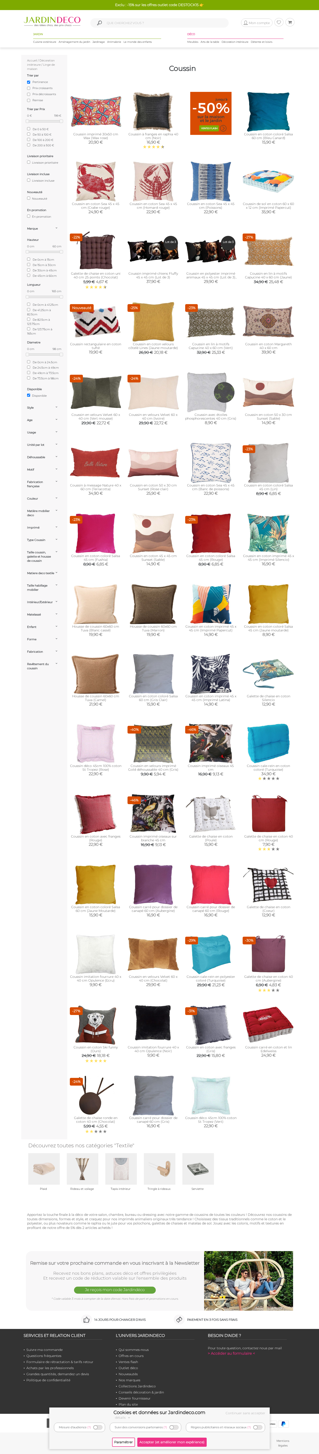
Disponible (39, 395)
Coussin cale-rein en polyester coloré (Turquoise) (211, 979)
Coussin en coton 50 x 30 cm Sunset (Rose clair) (153, 487)
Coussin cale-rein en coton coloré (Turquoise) (268, 768)
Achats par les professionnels (50, 1368)
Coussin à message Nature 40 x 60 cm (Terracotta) (95, 487)
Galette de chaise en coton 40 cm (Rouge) (268, 838)
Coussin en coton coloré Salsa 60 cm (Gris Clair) (153, 698)
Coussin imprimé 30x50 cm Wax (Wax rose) (95, 136)
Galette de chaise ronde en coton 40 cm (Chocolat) (95, 1120)
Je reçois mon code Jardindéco (115, 1289)
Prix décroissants (44, 94)
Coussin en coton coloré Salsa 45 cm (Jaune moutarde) (268, 628)
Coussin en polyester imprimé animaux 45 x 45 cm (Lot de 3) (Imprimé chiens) (210, 277)
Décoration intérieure (235, 41)
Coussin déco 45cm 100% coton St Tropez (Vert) (211, 1120)
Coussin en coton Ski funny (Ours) (96, 1049)
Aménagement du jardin (74, 41)
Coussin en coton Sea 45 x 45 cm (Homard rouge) (153, 206)
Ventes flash (128, 1362)
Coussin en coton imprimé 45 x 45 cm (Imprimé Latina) (210, 698)
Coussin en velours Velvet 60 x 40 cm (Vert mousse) (95, 417)
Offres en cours (131, 1356)
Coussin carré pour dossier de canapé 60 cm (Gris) (153, 1120)
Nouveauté (39, 198)
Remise (37, 100)
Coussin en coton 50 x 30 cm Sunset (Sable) (268, 417)
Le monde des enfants (138, 41)
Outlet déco (128, 1368)
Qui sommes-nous (134, 1350)
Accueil (32, 60)
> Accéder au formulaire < (231, 1353)
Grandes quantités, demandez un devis (57, 1374)
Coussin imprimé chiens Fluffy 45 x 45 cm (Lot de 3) (153, 275)
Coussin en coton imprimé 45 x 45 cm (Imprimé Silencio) (268, 558)
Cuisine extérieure (44, 41)
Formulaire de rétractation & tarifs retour (59, 1362)
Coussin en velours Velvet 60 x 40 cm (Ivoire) (153, 417)
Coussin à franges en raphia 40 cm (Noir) (153, 136)
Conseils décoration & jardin (141, 1392)
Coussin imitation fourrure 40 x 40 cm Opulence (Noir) (153, 1049)
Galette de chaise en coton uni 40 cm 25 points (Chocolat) (96, 275)
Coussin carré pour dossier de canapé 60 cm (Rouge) (211, 909)
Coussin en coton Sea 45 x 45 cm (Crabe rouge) (95, 206)
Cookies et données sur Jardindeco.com (159, 1412)
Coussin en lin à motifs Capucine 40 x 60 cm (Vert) (211, 346)
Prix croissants (42, 88)
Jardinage (98, 41)
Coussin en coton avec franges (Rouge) (96, 838)
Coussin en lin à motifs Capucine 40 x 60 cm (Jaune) (268, 275)
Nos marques (129, 1380)
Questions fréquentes (43, 1356)
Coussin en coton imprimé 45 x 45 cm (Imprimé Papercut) (210, 628)
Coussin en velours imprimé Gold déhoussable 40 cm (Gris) (153, 768)
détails (121, 1417)
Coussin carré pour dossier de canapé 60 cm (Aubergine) (153, 909)
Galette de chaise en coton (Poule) (211, 838)
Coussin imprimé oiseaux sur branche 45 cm (153, 838)
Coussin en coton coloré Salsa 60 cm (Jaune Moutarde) (95, 909)
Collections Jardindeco (137, 1386)
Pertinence (40, 82)
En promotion (41, 216)
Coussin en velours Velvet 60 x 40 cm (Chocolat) (153, 979)
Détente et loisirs (261, 41)
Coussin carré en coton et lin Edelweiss (268, 1049)
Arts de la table (210, 41)
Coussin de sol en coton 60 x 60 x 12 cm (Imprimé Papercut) (268, 206)
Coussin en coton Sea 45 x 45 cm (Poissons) (210, 206)
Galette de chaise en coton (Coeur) (268, 909)
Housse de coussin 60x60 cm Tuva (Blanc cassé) (95, 628)
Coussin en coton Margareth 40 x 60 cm (268, 346)
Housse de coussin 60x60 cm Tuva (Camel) (95, 698)
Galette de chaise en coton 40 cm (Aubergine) (268, 979)
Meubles (192, 41)
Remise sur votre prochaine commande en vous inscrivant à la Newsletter (115, 1263)
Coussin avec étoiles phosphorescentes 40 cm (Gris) (210, 417)
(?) (89, 1427)
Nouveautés (128, 1374)
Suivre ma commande (44, 1350)
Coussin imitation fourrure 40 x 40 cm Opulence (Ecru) (95, 979)
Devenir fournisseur (135, 1398)
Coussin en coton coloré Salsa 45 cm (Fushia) (95, 558)
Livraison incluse (42, 180)
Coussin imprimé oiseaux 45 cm (211, 768)
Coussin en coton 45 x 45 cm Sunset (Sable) (153, 558)
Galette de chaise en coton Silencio (268, 698)
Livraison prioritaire (44, 162)
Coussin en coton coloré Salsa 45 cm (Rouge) (210, 558)
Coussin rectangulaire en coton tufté (95, 346)
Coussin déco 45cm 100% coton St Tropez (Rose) (95, 768)
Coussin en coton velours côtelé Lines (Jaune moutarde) (153, 346)
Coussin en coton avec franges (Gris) (211, 1049)
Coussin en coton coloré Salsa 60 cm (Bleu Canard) (268, 136)
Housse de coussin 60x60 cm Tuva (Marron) (153, 628)
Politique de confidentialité (48, 1380)
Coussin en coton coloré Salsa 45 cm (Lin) (268, 487)
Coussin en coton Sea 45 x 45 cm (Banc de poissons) (210, 487)
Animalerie (114, 41)
